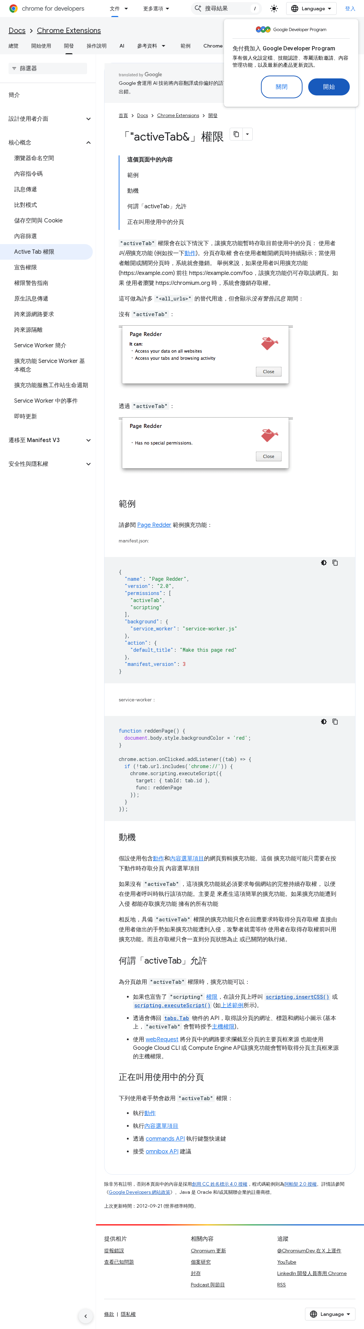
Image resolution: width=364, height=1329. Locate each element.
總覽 (13, 46)
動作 (190, 253)
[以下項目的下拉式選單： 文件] (128, 8)
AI (121, 46)
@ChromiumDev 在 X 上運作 (309, 1250)
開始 (329, 86)
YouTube (286, 1262)
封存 (196, 1273)
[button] (42, 119)
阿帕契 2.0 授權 (300, 1184)
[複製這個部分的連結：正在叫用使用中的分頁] (211, 1078)
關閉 (282, 86)
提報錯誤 (114, 1250)
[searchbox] (48, 68)
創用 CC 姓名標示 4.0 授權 (219, 1184)
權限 (212, 996)
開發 (69, 46)
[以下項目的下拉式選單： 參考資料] (165, 46)
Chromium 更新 (208, 1250)
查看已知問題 (119, 1262)
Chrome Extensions (69, 30)
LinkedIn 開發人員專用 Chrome (312, 1273)
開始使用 (41, 46)
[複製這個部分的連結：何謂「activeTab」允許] (214, 961)
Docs (17, 30)
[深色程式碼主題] (324, 562)
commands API (165, 1138)
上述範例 (232, 1005)
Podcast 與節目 (208, 1284)
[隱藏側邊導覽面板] (86, 1316)
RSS (281, 1284)
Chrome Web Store (226, 46)
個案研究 (201, 1262)
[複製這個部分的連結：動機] (143, 838)
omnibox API (162, 1151)
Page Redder (154, 525)
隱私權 (128, 1314)
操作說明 (97, 46)
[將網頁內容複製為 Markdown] (236, 134)
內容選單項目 (187, 858)
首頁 (123, 115)
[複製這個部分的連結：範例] (143, 504)
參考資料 (147, 46)
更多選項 (153, 8)
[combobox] (226, 8)
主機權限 (223, 1026)
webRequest (162, 1039)
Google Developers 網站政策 (139, 1192)
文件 (115, 8)
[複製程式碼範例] (335, 562)
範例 (186, 46)
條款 (109, 1314)
